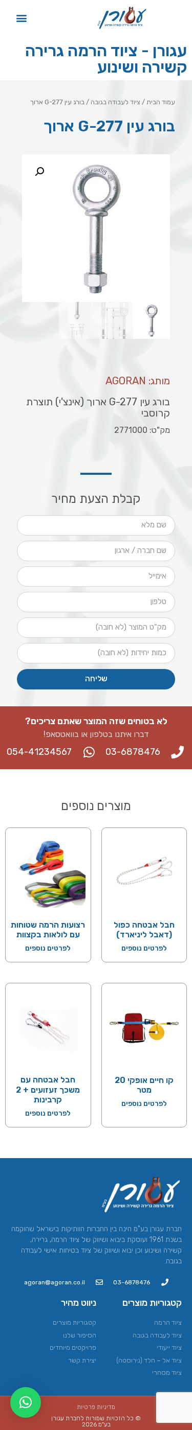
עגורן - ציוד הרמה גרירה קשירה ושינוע (106, 59)
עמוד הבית (160, 102)
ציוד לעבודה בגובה (115, 102)
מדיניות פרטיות (96, 1407)
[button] (21, 17)
